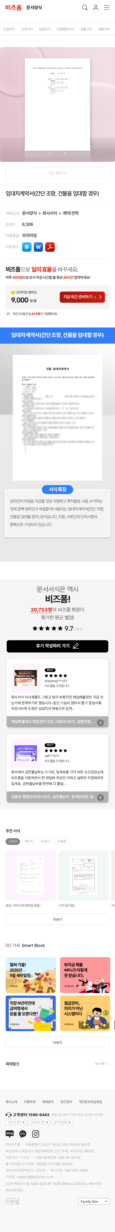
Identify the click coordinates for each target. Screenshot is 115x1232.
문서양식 (29, 213)
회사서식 (49, 213)
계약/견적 (70, 213)
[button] (50, 152)
